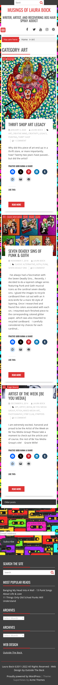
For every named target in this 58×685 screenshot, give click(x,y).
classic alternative (14, 217)
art (10, 133)
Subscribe (8, 541)
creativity (33, 133)
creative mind (20, 133)
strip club (29, 414)
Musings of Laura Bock (29, 10)
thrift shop (24, 137)
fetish (19, 410)
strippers (39, 414)
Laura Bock (37, 130)
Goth (25, 217)
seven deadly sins (17, 268)
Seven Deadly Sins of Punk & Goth (24, 253)
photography (15, 414)
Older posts (10, 502)
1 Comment (20, 140)
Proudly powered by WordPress (24, 676)
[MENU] (3, 30)
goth (39, 264)
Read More (16, 204)
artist (22, 407)
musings (10, 59)
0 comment (39, 268)
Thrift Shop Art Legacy (26, 124)
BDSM (29, 407)
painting (12, 137)
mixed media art (31, 410)
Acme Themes (37, 679)
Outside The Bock (13, 652)
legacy (43, 133)
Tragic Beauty (12, 387)
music (31, 217)
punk (38, 217)
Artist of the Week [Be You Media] (26, 396)
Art (4, 59)
